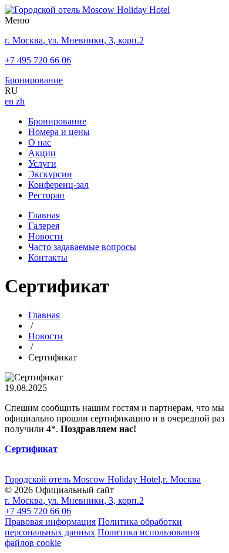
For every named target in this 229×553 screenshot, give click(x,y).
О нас (39, 142)
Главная (44, 215)
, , (74, 500)
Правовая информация (50, 522)
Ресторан (46, 195)
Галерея (43, 226)
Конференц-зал (58, 185)
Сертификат (31, 449)
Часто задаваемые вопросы (82, 247)
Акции (42, 153)
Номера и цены (59, 132)
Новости (45, 236)
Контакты (48, 257)
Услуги (42, 163)
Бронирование (57, 121)
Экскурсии (50, 174)
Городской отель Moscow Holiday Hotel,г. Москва (103, 479)
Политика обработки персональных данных (93, 527)
